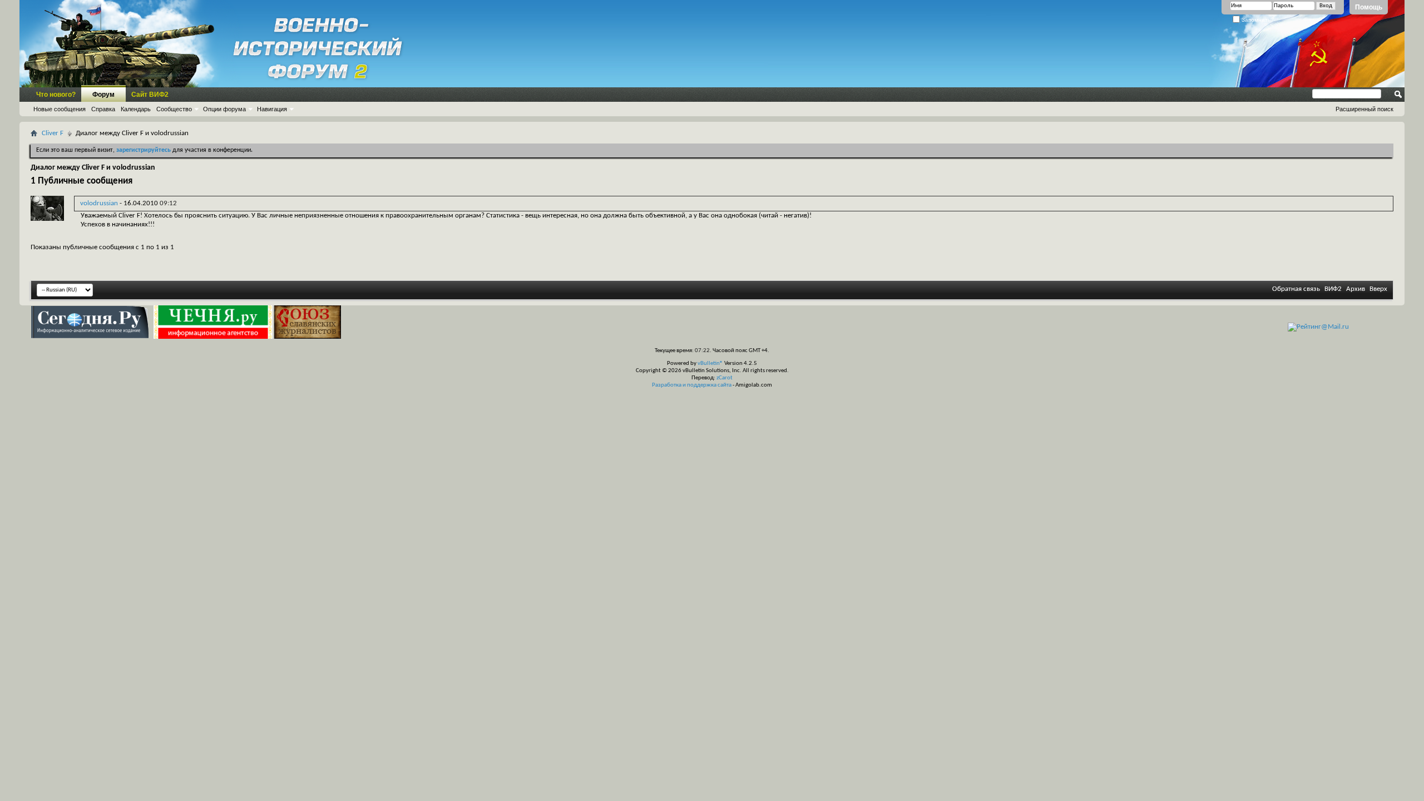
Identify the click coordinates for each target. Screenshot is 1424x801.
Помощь (1368, 7)
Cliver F (52, 133)
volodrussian (99, 203)
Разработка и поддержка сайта (691, 385)
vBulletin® (710, 363)
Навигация (272, 109)
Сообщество (174, 109)
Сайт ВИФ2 (150, 94)
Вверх (1378, 289)
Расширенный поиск (1364, 109)
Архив (1355, 289)
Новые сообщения (59, 109)
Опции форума (224, 109)
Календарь (136, 109)
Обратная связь (1296, 289)
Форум (103, 94)
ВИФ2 (1333, 289)
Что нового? (56, 94)
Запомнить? (1257, 20)
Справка (103, 109)
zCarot (724, 378)
